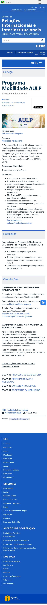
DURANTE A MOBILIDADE (24, 386)
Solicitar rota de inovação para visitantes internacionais (19, 549)
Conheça (6, 444)
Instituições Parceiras (11, 533)
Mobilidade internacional (12, 141)
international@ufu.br (12, 413)
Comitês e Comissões (11, 503)
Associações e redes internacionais (17, 544)
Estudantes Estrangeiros (12, 134)
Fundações (7, 473)
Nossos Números (10, 499)
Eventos (6, 518)
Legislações (8, 514)
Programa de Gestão (11, 522)
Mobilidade (7, 455)
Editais (6, 569)
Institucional (8, 488)
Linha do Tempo (9, 496)
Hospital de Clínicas (11, 470)
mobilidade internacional (19, 419)
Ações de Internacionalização (15, 511)
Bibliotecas (7, 459)
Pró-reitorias (8, 477)
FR (44, 7)
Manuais (6, 572)
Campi (5, 451)
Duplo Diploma (9, 536)
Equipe (6, 492)
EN (36, 7)
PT (32, 7)
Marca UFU (7, 447)
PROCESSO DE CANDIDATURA (26, 375)
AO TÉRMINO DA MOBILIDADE (26, 390)
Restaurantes (8, 462)
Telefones (41, 52)
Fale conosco (40, 55)
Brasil (5, 2)
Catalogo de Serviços (11, 561)
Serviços (10, 52)
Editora (6, 466)
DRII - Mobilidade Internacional (15, 410)
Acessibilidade (16, 10)
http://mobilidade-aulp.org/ (20, 304)
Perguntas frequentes (25, 52)
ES (40, 7)
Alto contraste (30, 10)
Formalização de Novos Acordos (16, 540)
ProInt (5, 507)
